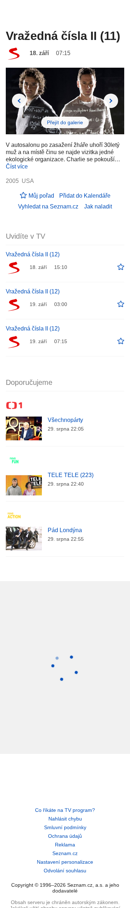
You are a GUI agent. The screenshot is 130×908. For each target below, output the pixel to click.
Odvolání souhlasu (65, 870)
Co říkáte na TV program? (65, 810)
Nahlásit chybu (65, 819)
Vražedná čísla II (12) (33, 254)
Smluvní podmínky (65, 827)
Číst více (17, 166)
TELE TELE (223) (71, 475)
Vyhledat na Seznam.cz (48, 206)
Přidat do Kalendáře (84, 196)
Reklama (65, 845)
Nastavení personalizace (65, 862)
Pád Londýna (65, 530)
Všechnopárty (65, 420)
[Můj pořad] (120, 267)
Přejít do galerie (65, 122)
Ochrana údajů (65, 836)
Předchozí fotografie (19, 101)
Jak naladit (98, 206)
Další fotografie (111, 101)
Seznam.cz (65, 853)
